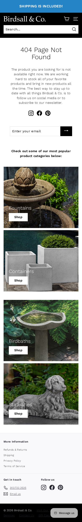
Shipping (9, 455)
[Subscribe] (66, 131)
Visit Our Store (47, 510)
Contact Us (26, 515)
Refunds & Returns (15, 449)
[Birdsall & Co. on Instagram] (31, 113)
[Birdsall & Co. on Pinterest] (47, 113)
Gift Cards (45, 515)
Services (9, 515)
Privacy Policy (12, 460)
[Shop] (41, 197)
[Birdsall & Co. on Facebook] (39, 113)
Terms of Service (14, 466)
